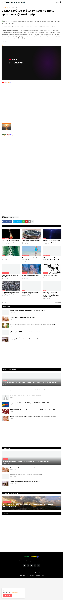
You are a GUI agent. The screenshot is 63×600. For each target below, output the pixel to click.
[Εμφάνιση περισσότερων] (32, 221)
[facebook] (24, 565)
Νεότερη (4, 302)
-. (6, 134)
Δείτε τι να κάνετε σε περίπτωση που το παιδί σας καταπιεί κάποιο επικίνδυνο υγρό (33, 324)
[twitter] (28, 565)
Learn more (15, 592)
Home (24, 572)
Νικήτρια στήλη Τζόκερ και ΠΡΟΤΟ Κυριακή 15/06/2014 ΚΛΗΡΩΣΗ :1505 (29, 402)
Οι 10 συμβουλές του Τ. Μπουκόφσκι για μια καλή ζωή (51, 258)
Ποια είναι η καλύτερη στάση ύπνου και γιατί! (22, 317)
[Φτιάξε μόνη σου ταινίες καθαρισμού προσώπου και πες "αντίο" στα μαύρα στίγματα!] (5, 418)
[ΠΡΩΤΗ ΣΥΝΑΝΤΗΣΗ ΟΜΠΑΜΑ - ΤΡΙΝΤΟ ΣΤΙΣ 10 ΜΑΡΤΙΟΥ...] (5, 397)
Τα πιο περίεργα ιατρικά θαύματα (10, 257)
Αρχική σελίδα (5, 7)
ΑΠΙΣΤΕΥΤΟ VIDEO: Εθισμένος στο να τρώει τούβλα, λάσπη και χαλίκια (29, 389)
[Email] (29, 221)
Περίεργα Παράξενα (15, 7)
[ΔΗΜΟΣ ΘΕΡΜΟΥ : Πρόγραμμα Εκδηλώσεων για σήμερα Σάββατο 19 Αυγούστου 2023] (5, 411)
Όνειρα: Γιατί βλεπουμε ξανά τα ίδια (30, 275)
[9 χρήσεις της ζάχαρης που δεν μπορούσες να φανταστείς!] (5, 332)
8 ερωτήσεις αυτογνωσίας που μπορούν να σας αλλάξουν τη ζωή (27, 310)
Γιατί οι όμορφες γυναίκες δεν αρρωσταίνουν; (10, 275)
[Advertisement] (28, 106)
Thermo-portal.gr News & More (36, 575)
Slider (17, 217)
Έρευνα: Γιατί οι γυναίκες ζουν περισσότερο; (30, 258)
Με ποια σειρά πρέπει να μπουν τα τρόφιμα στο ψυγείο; (25, 338)
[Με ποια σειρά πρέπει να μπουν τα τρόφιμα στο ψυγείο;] (5, 339)
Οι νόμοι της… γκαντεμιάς (50, 275)
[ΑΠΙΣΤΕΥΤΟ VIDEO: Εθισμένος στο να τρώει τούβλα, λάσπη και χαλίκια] (5, 390)
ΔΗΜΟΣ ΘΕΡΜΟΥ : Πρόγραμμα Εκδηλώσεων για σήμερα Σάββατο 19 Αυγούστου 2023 (32, 409)
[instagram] (35, 565)
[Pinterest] (26, 221)
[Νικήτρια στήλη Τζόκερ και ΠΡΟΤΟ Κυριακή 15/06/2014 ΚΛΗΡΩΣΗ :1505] (5, 404)
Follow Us (37, 572)
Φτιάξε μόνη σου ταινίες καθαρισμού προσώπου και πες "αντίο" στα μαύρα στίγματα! (33, 416)
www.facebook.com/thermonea (9, 135)
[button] (2, 2)
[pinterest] (38, 565)
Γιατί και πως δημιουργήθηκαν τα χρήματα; (31, 241)
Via (2, 45)
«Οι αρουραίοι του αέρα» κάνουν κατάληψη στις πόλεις (10, 293)
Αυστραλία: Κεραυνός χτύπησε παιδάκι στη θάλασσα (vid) (30, 293)
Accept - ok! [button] (8, 595)
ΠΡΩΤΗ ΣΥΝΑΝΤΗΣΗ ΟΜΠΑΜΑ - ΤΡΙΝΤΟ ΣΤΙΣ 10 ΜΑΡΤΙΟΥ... (26, 396)
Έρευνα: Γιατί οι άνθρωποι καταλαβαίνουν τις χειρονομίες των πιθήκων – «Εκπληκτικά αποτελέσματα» (51, 294)
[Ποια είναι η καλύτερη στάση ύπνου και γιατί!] (5, 318)
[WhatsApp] (23, 221)
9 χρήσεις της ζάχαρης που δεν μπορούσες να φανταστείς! (26, 331)
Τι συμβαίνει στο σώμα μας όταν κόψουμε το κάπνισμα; (10, 241)
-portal (6, 82)
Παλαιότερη (58, 302)
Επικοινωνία (31, 572)
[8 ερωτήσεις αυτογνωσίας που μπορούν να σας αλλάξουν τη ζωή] (5, 312)
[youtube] (31, 565)
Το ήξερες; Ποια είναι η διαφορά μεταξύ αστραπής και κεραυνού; (51, 241)
